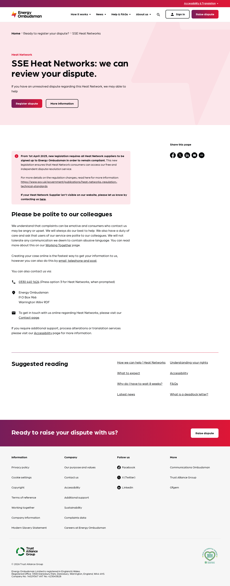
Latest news (126, 394)
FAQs (174, 383)
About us (142, 14)
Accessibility (43, 333)
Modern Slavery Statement (29, 527)
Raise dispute (205, 14)
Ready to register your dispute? (46, 33)
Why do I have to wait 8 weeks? (139, 383)
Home (16, 33)
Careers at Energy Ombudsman (85, 527)
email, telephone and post (78, 260)
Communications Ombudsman (190, 467)
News (99, 14)
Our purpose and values (80, 467)
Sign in (177, 14)
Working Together (58, 245)
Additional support (76, 497)
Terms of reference (24, 497)
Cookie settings (22, 477)
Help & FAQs (119, 14)
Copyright (18, 487)
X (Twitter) (128, 477)
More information (62, 103)
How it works (79, 14)
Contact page (29, 317)
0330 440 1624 (29, 282)
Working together (23, 507)
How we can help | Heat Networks (141, 362)
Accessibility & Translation (200, 3)
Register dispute (27, 103)
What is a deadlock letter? (189, 394)
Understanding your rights (189, 362)
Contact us (71, 477)
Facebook (128, 467)
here (43, 199)
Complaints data (75, 517)
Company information (26, 517)
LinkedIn (127, 487)
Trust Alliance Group (183, 477)
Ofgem (174, 487)
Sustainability (73, 507)
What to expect (128, 373)
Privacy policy (20, 467)
